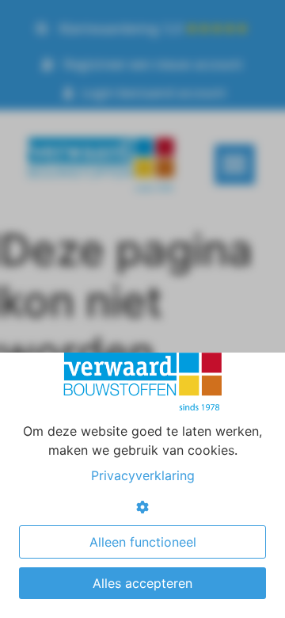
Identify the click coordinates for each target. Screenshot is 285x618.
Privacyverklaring (143, 475)
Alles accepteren (142, 583)
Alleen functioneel (142, 542)
